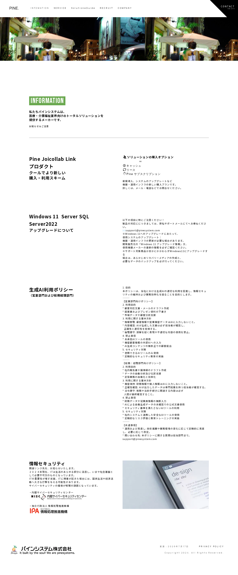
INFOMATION (40, 8)
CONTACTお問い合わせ (228, 7)
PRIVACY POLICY (211, 546)
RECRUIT (106, 8)
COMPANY (125, 8)
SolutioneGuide (83, 8)
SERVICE (60, 8)
